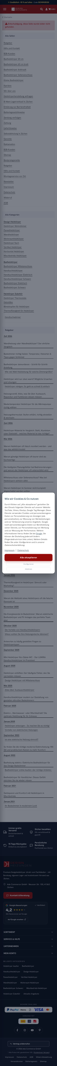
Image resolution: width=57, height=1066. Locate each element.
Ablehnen (28, 569)
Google (39, 533)
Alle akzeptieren (28, 557)
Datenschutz (23, 550)
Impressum (10, 550)
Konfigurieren (29, 564)
